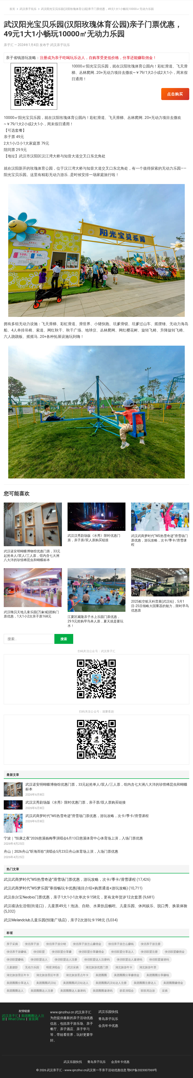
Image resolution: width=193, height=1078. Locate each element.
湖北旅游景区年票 (47, 975)
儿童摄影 (12, 967)
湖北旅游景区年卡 (18, 975)
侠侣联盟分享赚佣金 (91, 951)
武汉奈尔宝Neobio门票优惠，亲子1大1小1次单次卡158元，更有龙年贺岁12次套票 (73, 897)
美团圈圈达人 (15, 990)
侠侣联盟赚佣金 (175, 951)
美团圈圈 (101, 975)
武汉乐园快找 (108, 1012)
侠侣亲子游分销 (56, 944)
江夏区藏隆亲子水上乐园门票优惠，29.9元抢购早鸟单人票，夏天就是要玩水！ (95, 621)
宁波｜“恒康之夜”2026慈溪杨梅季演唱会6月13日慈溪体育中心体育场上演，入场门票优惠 (73, 838)
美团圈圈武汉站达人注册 (111, 983)
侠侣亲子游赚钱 (16, 951)
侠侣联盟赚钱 (15, 959)
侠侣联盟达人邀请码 (129, 959)
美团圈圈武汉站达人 (75, 983)
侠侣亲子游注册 (151, 944)
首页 (12, 9)
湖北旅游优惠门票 (97, 967)
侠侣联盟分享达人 (122, 951)
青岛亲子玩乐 (108, 1019)
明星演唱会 (53, 967)
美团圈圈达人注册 (42, 990)
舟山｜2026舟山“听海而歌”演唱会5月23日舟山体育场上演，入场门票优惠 (61, 851)
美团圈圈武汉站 (46, 983)
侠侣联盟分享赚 (62, 951)
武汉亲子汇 (10, 1016)
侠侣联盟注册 (149, 951)
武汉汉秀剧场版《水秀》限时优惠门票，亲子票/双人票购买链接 (75, 802)
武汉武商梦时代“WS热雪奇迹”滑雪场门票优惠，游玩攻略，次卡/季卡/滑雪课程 (159, 540)
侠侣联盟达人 (39, 959)
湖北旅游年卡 (123, 967)
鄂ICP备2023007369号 (142, 1070)
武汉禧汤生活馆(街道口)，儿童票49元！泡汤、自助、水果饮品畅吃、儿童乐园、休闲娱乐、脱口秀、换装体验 (95, 906)
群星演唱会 (127, 990)
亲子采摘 (12, 944)
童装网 (33, 1019)
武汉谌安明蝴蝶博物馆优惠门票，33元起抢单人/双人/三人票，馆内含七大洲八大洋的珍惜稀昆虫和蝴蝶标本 (32, 555)
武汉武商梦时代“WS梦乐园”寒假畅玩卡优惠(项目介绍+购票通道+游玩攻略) (66, 888)
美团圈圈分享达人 (18, 983)
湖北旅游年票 (147, 967)
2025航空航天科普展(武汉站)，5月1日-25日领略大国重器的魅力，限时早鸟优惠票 (160, 606)
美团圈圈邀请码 (103, 990)
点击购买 (175, 94)
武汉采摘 (73, 967)
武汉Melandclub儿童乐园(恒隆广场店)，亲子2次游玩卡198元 (54, 920)
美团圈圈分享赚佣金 (126, 975)
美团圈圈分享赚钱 (157, 975)
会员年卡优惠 (108, 1026)
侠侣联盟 (39, 951)
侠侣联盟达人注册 (66, 959)
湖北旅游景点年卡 (77, 975)
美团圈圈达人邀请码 (73, 990)
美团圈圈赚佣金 (173, 983)
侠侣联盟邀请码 (159, 959)
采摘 (165, 990)
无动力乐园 (32, 967)
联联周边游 (148, 990)
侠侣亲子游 (32, 944)
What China (16, 1019)
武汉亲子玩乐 (28, 9)
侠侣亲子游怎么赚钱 (121, 944)
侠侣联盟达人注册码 (97, 959)
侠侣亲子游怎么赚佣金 (87, 944)
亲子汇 (9, 45)
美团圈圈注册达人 (145, 983)
